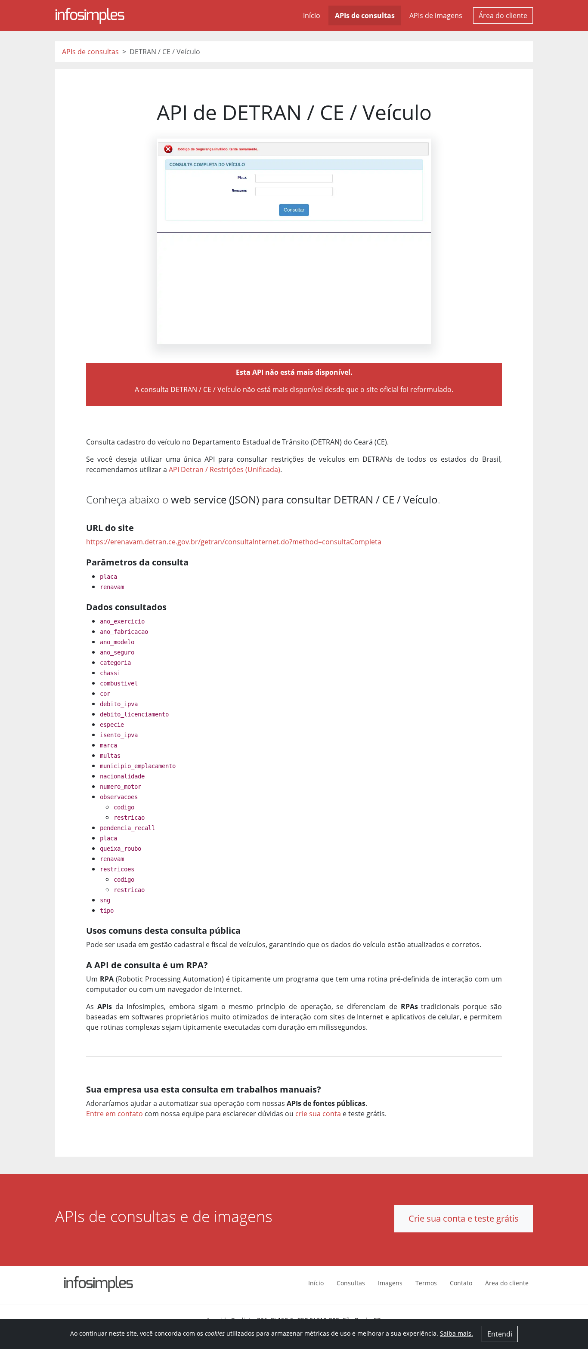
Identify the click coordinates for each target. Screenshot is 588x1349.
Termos (426, 1283)
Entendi (499, 1334)
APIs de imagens (435, 15)
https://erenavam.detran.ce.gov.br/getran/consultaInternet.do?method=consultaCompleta (233, 541)
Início (311, 15)
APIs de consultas (365, 15)
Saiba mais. (456, 1333)
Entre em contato (114, 1113)
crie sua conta (318, 1113)
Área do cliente (503, 15)
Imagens (390, 1283)
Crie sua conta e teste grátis (464, 1218)
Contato (461, 1283)
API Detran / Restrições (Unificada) (224, 469)
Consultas (351, 1283)
